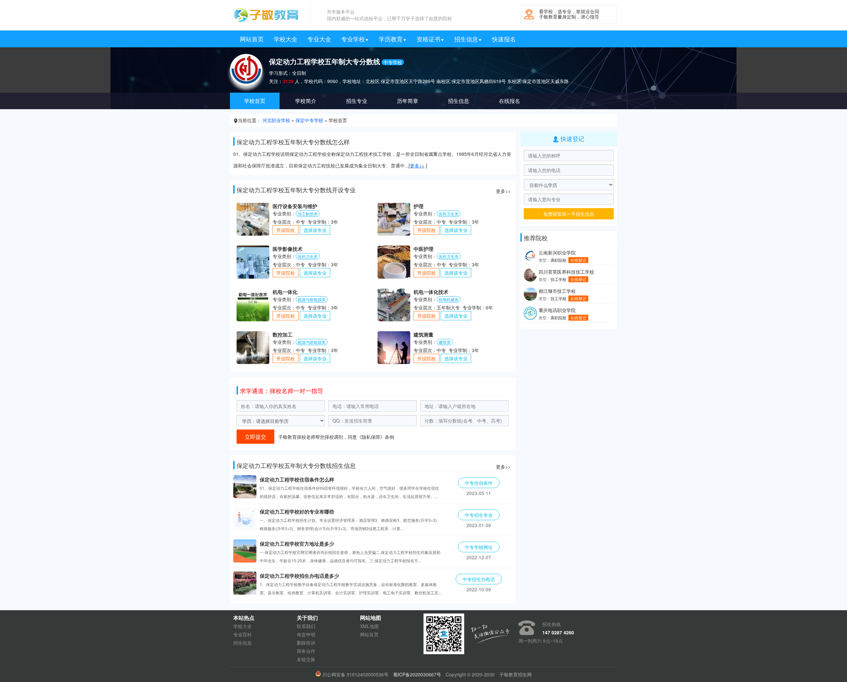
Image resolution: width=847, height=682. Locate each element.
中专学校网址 (479, 547)
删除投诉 (306, 642)
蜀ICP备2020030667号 (417, 674)
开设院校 (285, 230)
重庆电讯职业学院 (557, 310)
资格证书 (430, 38)
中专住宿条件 (479, 482)
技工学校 (558, 279)
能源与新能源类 (312, 299)
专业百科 (242, 634)
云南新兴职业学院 (557, 252)
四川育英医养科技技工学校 (566, 271)
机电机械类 (449, 299)
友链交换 (306, 659)
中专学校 (392, 62)
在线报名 (509, 101)
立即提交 (255, 436)
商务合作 (306, 651)
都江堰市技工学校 (557, 291)
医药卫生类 (449, 213)
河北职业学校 (276, 120)
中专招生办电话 (479, 579)
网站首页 (252, 38)
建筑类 (445, 342)
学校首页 (254, 101)
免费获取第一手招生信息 (568, 213)
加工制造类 (308, 213)
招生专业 (356, 101)
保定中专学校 (309, 120)
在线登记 (578, 260)
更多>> (417, 165)
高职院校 (558, 260)
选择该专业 (315, 230)
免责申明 (306, 634)
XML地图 (369, 626)
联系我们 (306, 626)
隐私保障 (371, 436)
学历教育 (393, 38)
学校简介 (305, 101)
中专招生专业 (479, 515)
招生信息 (468, 38)
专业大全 (319, 38)
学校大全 (285, 38)
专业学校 (355, 38)
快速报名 (504, 38)
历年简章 (407, 101)
